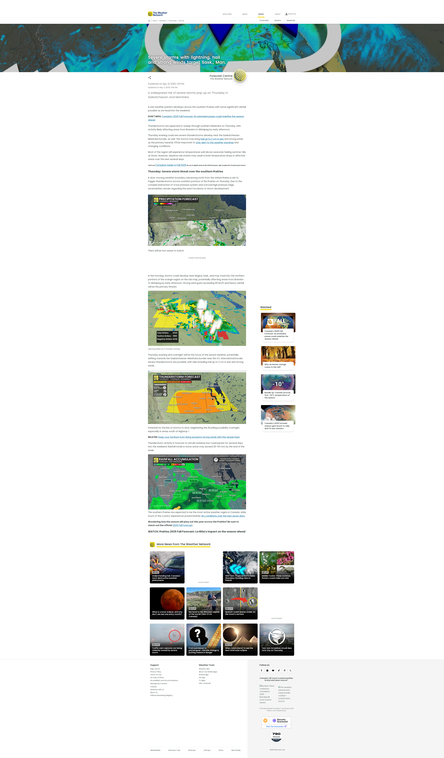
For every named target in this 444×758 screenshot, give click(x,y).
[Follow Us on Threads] (285, 671)
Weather (162, 21)
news (155, 21)
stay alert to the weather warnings (215, 142)
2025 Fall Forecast (182, 525)
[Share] (149, 77)
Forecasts (172, 21)
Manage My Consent (158, 684)
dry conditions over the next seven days (223, 516)
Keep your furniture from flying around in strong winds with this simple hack (199, 437)
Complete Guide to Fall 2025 (170, 165)
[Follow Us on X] (290, 671)
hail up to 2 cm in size (212, 139)
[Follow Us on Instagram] (267, 671)
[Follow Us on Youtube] (273, 671)
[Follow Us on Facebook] (261, 671)
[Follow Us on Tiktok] (279, 671)
